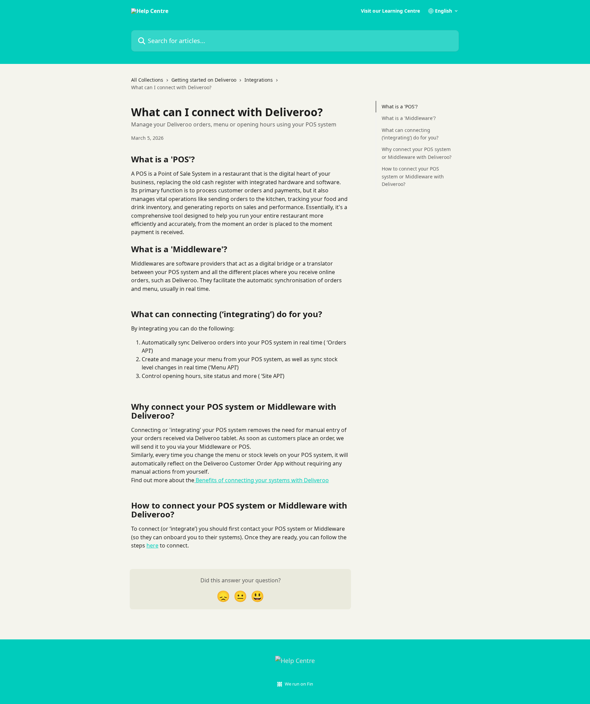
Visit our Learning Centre (390, 11)
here (152, 545)
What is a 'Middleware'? (409, 118)
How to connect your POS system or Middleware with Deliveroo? (413, 176)
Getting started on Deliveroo (203, 80)
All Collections (147, 80)
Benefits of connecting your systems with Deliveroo (261, 480)
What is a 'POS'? (400, 106)
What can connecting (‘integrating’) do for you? (410, 134)
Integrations (258, 80)
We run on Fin (299, 684)
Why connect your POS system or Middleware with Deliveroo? (416, 153)
